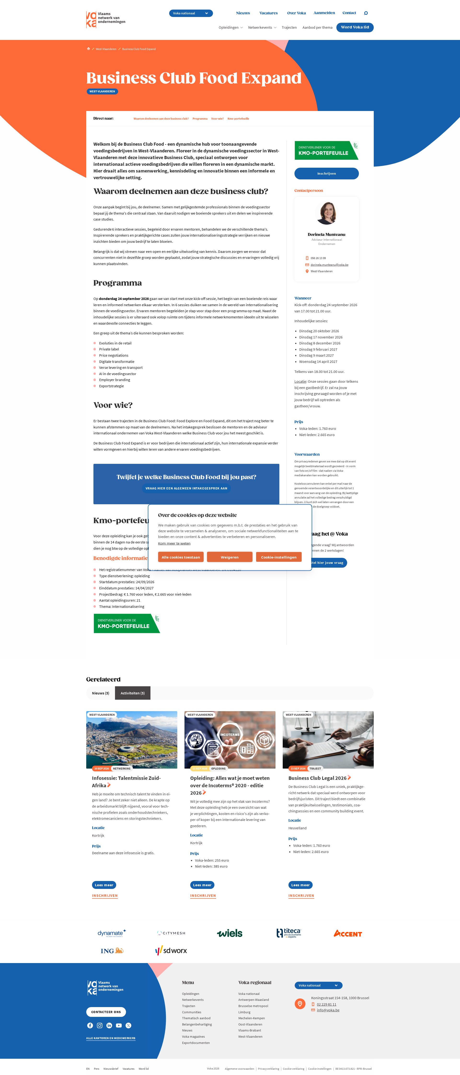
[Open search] (369, 13)
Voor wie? (217, 118)
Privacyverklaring (268, 1068)
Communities (191, 1012)
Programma (200, 118)
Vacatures (268, 13)
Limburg (244, 1012)
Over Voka (296, 13)
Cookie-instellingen (279, 556)
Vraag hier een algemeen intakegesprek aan (186, 488)
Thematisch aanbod (196, 1018)
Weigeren (230, 556)
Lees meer (105, 885)
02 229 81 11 (326, 1004)
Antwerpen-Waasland (253, 999)
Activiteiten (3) (133, 693)
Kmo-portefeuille (238, 118)
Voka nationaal (249, 994)
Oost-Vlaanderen (250, 1024)
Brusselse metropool (253, 1006)
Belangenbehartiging (197, 1024)
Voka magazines (193, 1036)
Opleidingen (229, 27)
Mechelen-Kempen (251, 1018)
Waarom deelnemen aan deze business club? (161, 118)
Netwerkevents (260, 27)
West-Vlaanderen (250, 1036)
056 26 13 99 (318, 258)
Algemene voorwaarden (239, 1068)
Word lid (144, 1068)
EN (88, 1068)
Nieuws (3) (100, 693)
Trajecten (289, 27)
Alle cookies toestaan (181, 556)
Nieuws (243, 13)
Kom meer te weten (174, 543)
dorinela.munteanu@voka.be (329, 265)
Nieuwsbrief (111, 1068)
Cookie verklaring (293, 1068)
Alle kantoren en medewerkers (111, 1038)
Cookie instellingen (320, 1068)
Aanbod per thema (318, 27)
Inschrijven (105, 895)
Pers (96, 1068)
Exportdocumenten (196, 1043)
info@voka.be (328, 1010)
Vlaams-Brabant (249, 1030)
